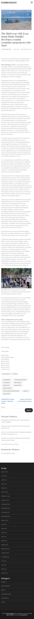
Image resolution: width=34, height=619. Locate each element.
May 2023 (4, 536)
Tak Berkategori (27, 49)
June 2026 (4, 480)
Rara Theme (10, 615)
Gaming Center (9, 373)
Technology (5, 598)
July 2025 (4, 524)
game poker (6, 393)
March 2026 (4, 492)
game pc (25, 391)
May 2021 (4, 565)
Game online (17, 385)
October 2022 (5, 557)
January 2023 (5, 553)
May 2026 (4, 484)
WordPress (24, 615)
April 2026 (4, 488)
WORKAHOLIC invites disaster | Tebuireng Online (7, 401)
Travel (3, 602)
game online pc (7, 388)
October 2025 (5, 512)
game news (6, 385)
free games (6, 382)
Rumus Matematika (7, 357)
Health (3, 590)
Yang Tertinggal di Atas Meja (9, 444)
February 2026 (5, 496)
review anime (5, 369)
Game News (5, 351)
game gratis (17, 382)
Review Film (4, 355)
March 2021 (4, 573)
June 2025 (4, 528)
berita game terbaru (20, 379)
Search (3, 407)
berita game (6, 379)
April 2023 (4, 540)
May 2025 (4, 532)
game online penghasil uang (11, 391)
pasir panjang (7, 49)
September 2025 (6, 516)
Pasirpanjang (9, 2)
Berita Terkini (5, 361)
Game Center (5, 347)
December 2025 (5, 504)
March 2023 (4, 544)
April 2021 (4, 569)
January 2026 (5, 500)
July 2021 (4, 561)
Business (3, 582)
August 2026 (4, 472)
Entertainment (5, 586)
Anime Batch (5, 359)
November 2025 (5, 508)
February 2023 (5, 548)
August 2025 (4, 520)
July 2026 (4, 476)
